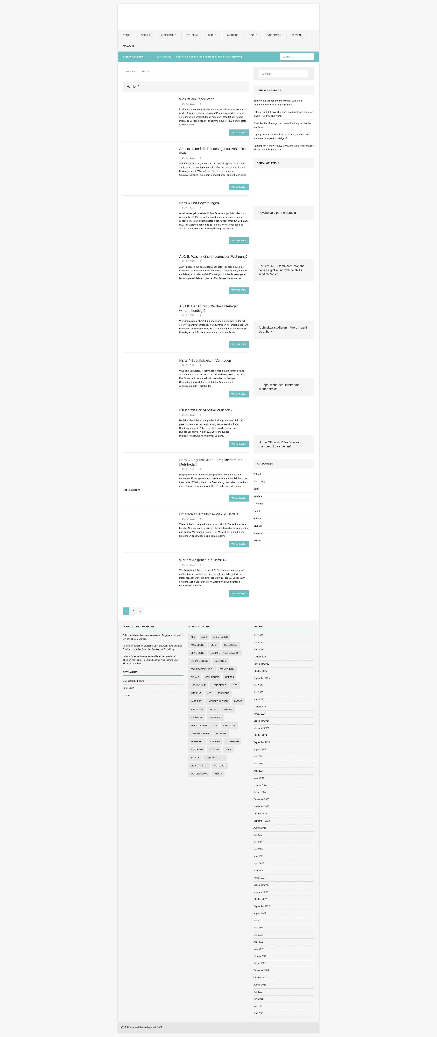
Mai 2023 (258, 849)
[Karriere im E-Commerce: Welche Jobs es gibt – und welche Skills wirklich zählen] (283, 257)
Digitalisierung (199, 661)
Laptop (238, 701)
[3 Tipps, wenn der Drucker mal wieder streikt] (283, 376)
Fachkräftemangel (202, 669)
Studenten (232, 741)
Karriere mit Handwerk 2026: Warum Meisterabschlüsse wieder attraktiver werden (283, 147)
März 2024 (258, 778)
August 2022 (259, 913)
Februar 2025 (259, 706)
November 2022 (261, 892)
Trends (195, 758)
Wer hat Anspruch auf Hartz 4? (202, 560)
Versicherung (199, 766)
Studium (192, 35)
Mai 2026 (258, 642)
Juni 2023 (258, 842)
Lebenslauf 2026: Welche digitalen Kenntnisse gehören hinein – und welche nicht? (283, 114)
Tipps (228, 749)
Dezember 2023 (261, 799)
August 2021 (259, 984)
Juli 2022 (257, 920)
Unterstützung (215, 758)
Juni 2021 (258, 999)
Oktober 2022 (260, 899)
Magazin (128, 45)
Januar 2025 (259, 714)
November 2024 (261, 728)
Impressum (128, 688)
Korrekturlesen (218, 701)
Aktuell (257, 474)
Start (127, 35)
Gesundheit (212, 677)
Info (234, 685)
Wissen (296, 35)
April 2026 (258, 649)
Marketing (197, 709)
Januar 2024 (259, 792)
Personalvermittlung (204, 725)
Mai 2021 (258, 1006)
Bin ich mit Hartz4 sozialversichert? (205, 410)
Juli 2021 (257, 992)
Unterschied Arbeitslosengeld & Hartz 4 (208, 514)
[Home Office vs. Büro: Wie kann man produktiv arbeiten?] (283, 433)
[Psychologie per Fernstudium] (283, 203)
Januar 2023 (259, 877)
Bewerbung (197, 653)
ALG (193, 637)
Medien (213, 709)
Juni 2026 (258, 635)
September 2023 (261, 821)
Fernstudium (227, 669)
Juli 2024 (257, 756)
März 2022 (258, 949)
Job (209, 693)
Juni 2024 (258, 763)
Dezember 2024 (261, 721)
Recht (253, 35)
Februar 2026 (259, 656)
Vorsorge (274, 35)
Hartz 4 (229, 677)
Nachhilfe (197, 717)
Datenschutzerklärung (133, 681)
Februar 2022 (259, 956)
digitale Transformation (225, 653)
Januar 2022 (259, 963)
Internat (196, 693)
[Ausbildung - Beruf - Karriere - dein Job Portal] (218, 17)
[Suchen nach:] (297, 56)
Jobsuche (223, 693)
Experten (220, 661)
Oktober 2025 (260, 671)
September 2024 (261, 742)
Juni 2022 (258, 927)
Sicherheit (197, 741)
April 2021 (258, 1013)
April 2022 (258, 942)
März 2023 (258, 863)
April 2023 (258, 856)
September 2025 (261, 678)
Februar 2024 (259, 785)
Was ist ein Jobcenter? (196, 99)
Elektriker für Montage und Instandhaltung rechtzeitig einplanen (282, 125)
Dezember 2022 (261, 885)
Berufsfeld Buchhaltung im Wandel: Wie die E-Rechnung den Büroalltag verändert (278, 102)
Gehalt (195, 677)
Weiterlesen (238, 133)
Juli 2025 (257, 685)
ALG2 (204, 637)
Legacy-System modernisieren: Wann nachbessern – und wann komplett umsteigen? (282, 136)
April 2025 (258, 699)
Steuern (215, 741)
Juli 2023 (257, 835)
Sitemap (127, 695)
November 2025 (261, 664)
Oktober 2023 (260, 813)
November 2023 (261, 806)
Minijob (228, 709)
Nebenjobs (215, 717)
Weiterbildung (199, 774)
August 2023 (259, 827)
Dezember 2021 (261, 970)
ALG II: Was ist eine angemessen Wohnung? (213, 256)
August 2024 (259, 749)
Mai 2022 (258, 934)
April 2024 (258, 771)
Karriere (232, 35)
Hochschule (198, 685)
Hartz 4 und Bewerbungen (199, 203)
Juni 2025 (258, 692)
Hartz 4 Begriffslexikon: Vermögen (205, 360)
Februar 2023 (259, 870)
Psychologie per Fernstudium (278, 212)
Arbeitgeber (220, 637)
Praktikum (229, 725)
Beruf (212, 35)
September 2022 (261, 906)
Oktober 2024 (260, 735)
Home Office (219, 685)
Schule (146, 35)
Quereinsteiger (200, 733)
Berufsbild (230, 645)
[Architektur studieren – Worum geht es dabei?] (283, 318)
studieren (197, 749)
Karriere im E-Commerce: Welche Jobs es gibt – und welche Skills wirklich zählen (282, 270)
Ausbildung (168, 35)
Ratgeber (221, 733)
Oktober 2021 (260, 977)
